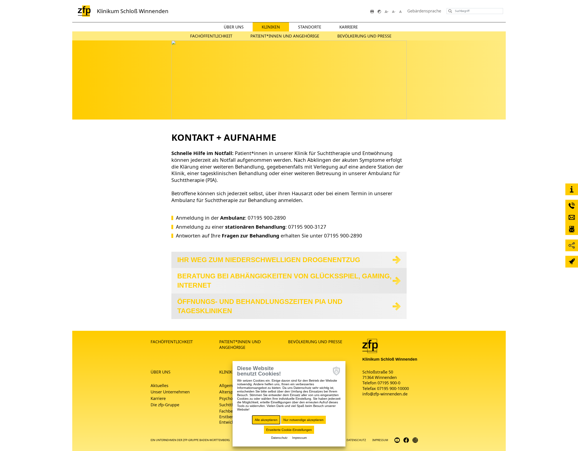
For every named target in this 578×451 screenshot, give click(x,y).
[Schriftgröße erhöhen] (386, 11)
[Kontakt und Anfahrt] (571, 189)
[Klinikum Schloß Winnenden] (370, 345)
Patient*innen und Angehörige (284, 36)
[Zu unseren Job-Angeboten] (571, 262)
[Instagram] (415, 440)
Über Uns (234, 27)
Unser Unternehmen (170, 392)
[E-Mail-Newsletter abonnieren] (571, 229)
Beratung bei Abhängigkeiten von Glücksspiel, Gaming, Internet (284, 280)
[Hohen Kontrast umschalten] (379, 11)
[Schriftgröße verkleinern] (393, 11)
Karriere (348, 27)
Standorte (309, 27)
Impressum (380, 440)
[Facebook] (406, 440)
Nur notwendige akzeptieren (303, 420)
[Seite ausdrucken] (372, 11)
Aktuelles (159, 385)
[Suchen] (449, 11)
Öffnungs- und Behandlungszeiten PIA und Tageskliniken (260, 306)
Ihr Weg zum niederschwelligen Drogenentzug (268, 259)
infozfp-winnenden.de (385, 394)
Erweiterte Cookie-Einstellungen (289, 430)
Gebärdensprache (424, 11)
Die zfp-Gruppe (165, 404)
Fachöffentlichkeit (211, 36)
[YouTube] (397, 440)
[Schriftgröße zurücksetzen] (401, 11)
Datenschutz (356, 440)
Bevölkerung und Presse (364, 36)
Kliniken (271, 27)
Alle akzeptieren (266, 420)
